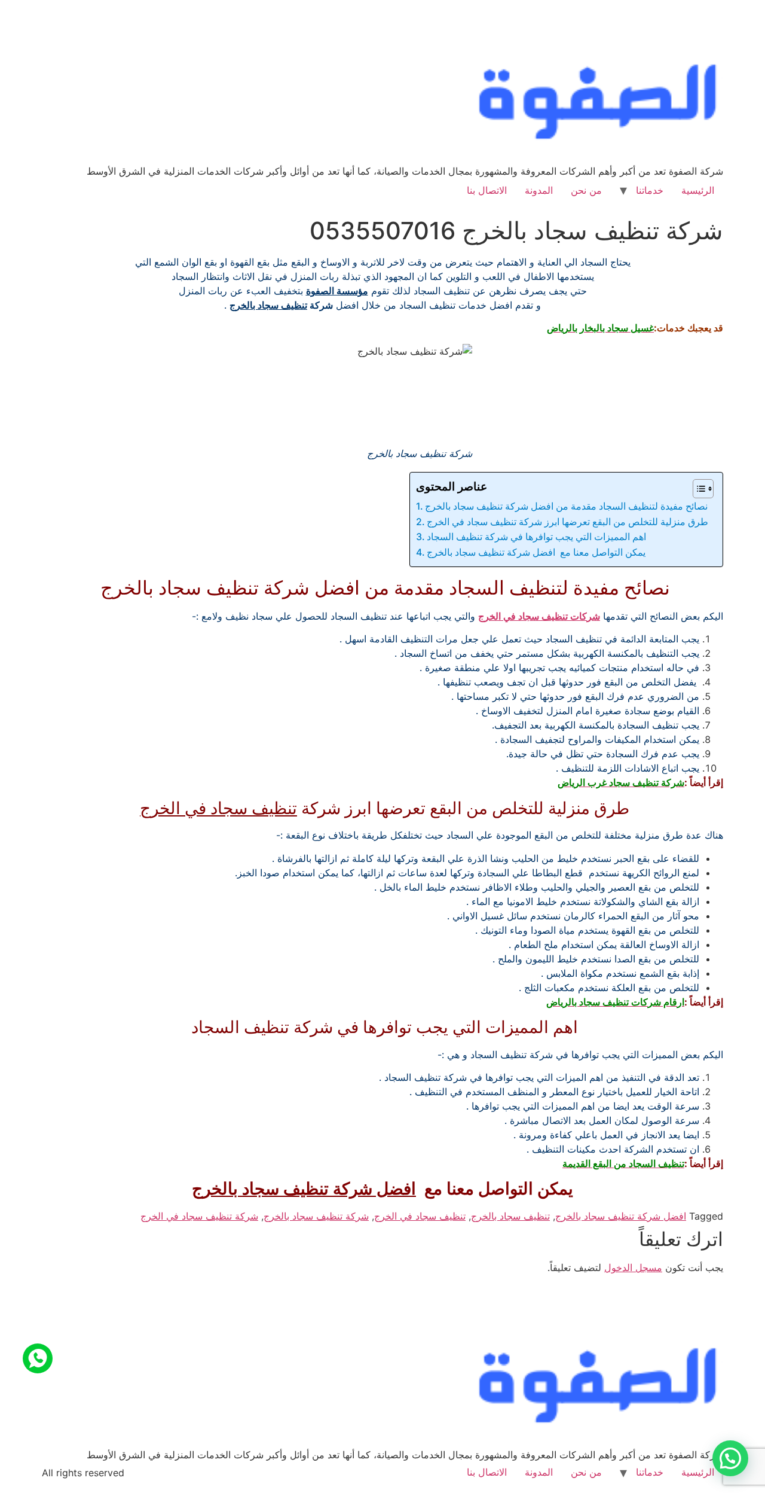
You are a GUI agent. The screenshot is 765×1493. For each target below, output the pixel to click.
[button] (730, 1458)
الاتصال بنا (487, 190)
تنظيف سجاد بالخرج (268, 305)
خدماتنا (649, 190)
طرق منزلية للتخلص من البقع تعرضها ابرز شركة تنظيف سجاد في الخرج (569, 522)
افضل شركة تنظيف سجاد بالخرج (304, 1188)
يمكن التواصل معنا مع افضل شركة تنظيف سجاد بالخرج (536, 552)
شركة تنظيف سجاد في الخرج (199, 1216)
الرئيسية (697, 190)
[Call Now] (38, 1358)
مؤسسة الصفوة (337, 291)
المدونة (539, 190)
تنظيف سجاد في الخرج (218, 808)
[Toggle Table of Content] (697, 489)
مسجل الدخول (633, 1267)
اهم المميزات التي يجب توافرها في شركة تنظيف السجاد (537, 537)
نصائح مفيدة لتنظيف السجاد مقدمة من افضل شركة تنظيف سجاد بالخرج (567, 506)
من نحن (586, 190)
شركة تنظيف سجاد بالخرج (316, 1216)
